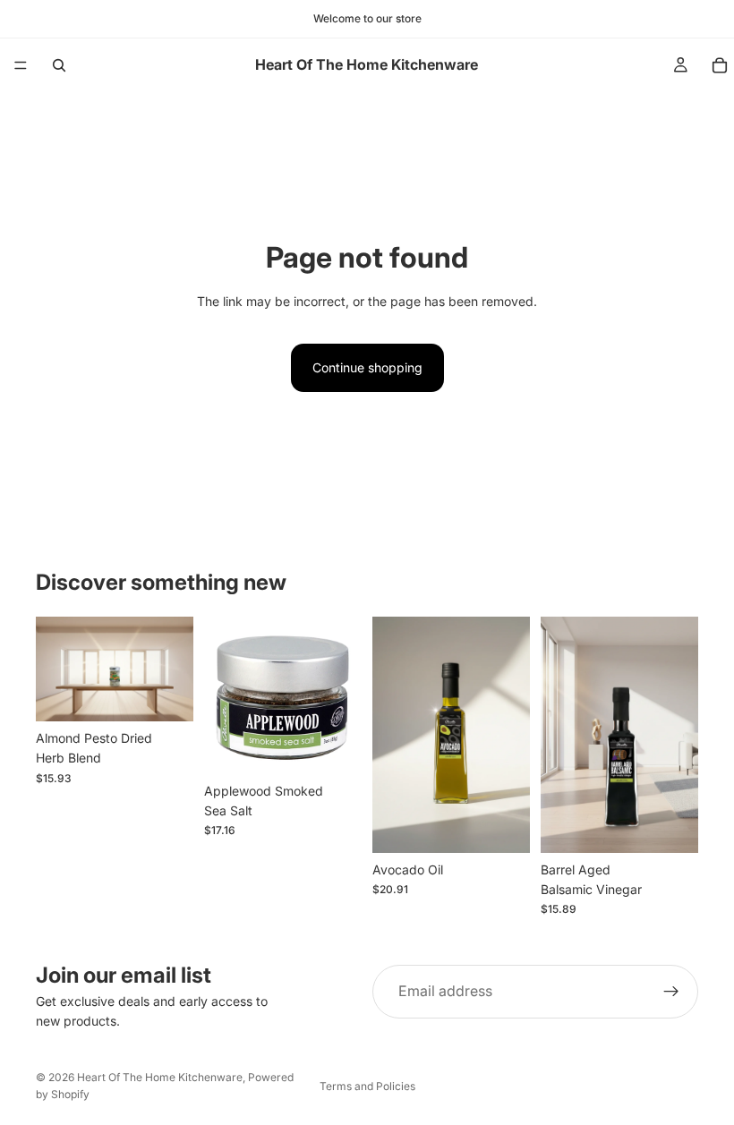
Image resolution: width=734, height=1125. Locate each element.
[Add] (165, 694)
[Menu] (20, 65)
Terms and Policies (367, 1086)
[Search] (59, 65)
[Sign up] (671, 991)
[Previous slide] (392, 734)
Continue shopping (367, 367)
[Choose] (502, 825)
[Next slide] (510, 734)
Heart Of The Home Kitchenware (160, 1077)
